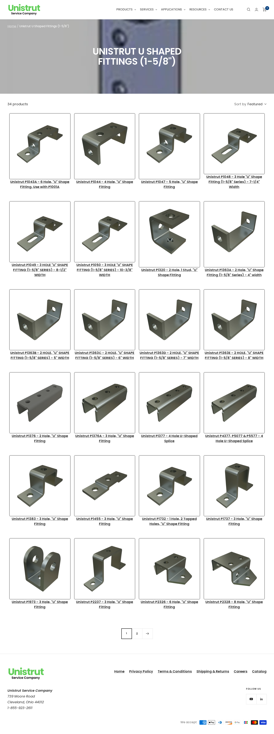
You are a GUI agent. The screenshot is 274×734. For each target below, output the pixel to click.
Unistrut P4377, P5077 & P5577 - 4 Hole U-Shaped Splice (234, 438)
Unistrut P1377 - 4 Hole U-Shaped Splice (169, 438)
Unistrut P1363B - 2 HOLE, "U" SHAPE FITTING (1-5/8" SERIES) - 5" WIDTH (39, 355)
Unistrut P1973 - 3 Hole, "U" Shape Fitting (40, 604)
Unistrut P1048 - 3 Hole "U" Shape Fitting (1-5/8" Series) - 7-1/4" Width (234, 181)
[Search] (248, 9)
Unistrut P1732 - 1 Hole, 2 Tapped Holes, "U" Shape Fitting (169, 521)
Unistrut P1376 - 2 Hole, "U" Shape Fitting (40, 438)
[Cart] (265, 9)
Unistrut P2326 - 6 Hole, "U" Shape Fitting (169, 604)
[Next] (147, 633)
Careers (240, 671)
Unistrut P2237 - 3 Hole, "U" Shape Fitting (104, 604)
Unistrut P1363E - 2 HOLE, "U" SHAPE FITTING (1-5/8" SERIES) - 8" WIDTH (234, 355)
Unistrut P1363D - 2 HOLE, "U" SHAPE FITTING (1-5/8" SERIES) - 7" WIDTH (169, 355)
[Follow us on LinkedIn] (261, 699)
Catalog (259, 671)
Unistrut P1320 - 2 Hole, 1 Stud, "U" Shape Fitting (169, 272)
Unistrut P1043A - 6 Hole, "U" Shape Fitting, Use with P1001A (39, 184)
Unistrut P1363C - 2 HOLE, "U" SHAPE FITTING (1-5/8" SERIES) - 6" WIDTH (104, 355)
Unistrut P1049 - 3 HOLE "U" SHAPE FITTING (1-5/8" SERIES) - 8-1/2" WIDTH (40, 269)
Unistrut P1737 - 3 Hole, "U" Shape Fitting (234, 521)
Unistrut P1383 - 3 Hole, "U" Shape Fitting (40, 521)
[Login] (256, 9)
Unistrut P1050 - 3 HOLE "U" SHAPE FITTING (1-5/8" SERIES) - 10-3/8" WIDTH (104, 269)
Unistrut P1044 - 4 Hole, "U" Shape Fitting (104, 184)
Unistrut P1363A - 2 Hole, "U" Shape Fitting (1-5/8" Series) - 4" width (234, 272)
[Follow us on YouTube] (251, 699)
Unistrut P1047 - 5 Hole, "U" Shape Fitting (169, 184)
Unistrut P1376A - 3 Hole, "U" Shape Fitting (104, 438)
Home (11, 26)
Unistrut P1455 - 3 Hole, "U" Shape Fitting (104, 521)
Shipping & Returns (212, 671)
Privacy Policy (141, 671)
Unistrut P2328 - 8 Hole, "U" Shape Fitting (234, 604)
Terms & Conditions (175, 671)
